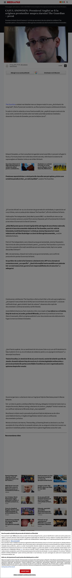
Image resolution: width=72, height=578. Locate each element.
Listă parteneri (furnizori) (8, 567)
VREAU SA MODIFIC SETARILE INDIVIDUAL (25, 575)
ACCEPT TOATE (25, 571)
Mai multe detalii (15, 541)
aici (21, 549)
